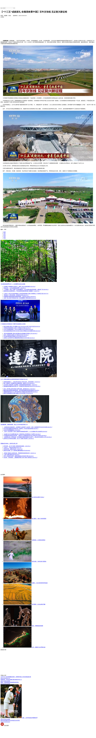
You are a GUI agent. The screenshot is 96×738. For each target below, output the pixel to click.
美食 (4, 238)
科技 (4, 235)
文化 (4, 236)
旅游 (4, 232)
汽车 (4, 233)
